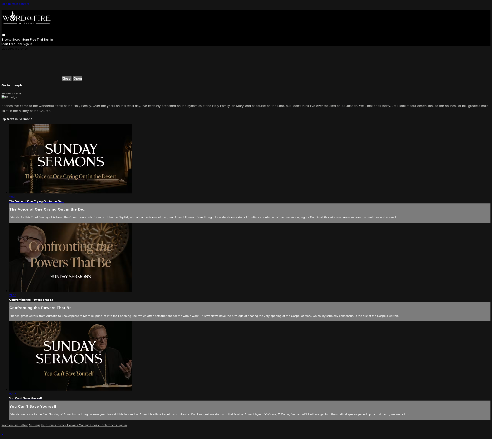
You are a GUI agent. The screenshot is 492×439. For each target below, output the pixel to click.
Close (66, 78)
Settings (34, 425)
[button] (3, 35)
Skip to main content (15, 4)
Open (77, 78)
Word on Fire (10, 425)
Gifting (23, 425)
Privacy (62, 425)
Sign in (48, 39)
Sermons (8, 93)
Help (44, 425)
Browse (7, 39)
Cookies (73, 425)
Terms (52, 425)
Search (17, 39)
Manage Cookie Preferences (98, 425)
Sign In (27, 44)
